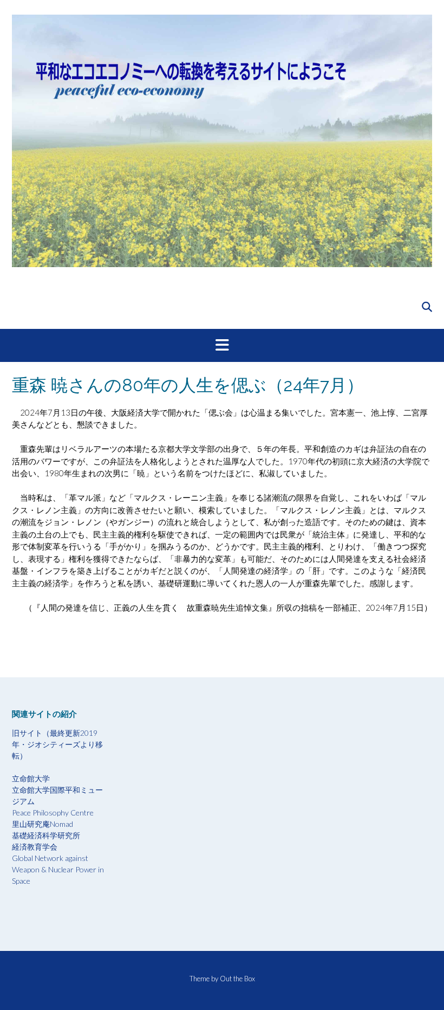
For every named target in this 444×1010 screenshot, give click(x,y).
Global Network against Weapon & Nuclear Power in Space (58, 869)
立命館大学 (31, 778)
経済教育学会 (34, 846)
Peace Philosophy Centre (53, 812)
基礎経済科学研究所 (46, 835)
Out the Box (237, 978)
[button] (222, 345)
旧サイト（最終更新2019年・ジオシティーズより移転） (57, 744)
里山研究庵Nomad (42, 823)
